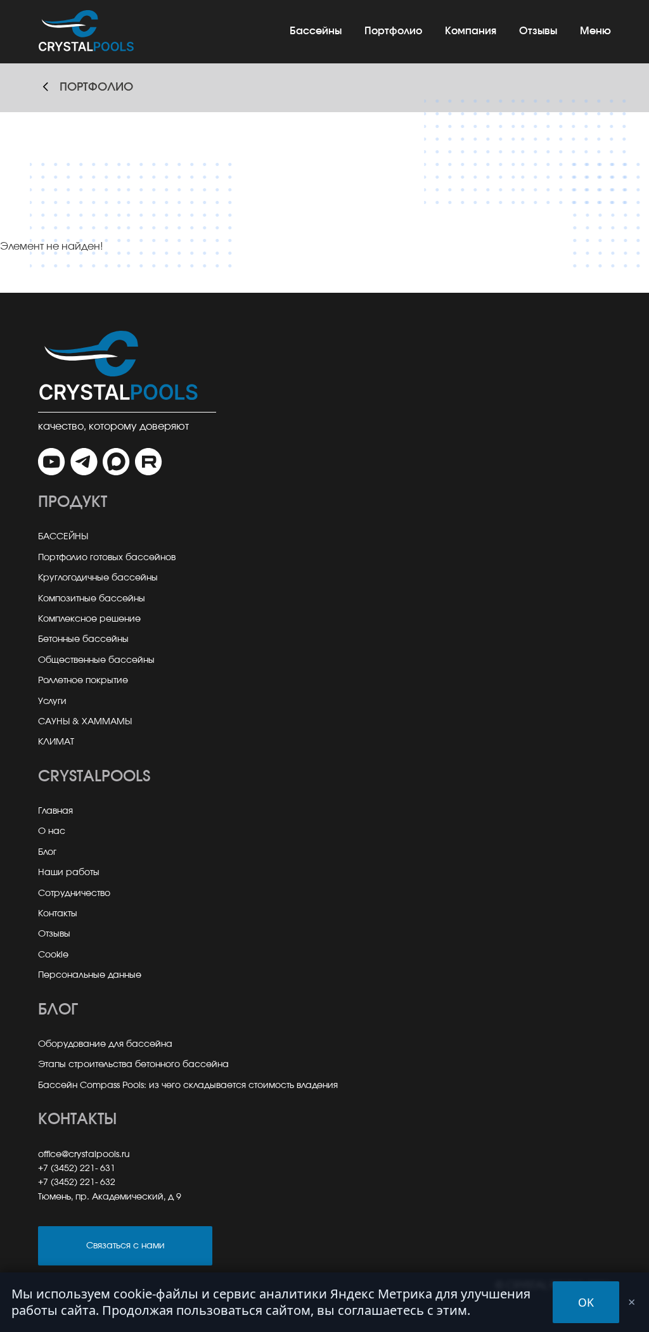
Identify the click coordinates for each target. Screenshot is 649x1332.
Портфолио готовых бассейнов (107, 557)
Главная (55, 811)
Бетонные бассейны (83, 639)
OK (586, 1302)
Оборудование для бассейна (105, 1044)
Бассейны (316, 31)
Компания (470, 31)
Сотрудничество (74, 893)
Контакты (57, 913)
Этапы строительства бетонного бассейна (133, 1064)
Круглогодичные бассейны (98, 577)
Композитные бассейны (91, 598)
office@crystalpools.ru (84, 1154)
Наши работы (69, 872)
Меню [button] (595, 31)
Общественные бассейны (96, 660)
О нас (51, 831)
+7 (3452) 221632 (76, 1182)
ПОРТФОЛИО (96, 87)
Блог (47, 852)
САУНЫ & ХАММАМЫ (85, 721)
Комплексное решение (89, 619)
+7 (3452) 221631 (76, 1168)
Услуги (52, 701)
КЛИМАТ (56, 742)
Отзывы (538, 31)
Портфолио (393, 31)
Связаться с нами (125, 1245)
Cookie (53, 955)
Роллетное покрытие (83, 680)
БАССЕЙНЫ (63, 536)
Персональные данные (89, 975)
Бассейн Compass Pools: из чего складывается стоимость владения (188, 1085)
